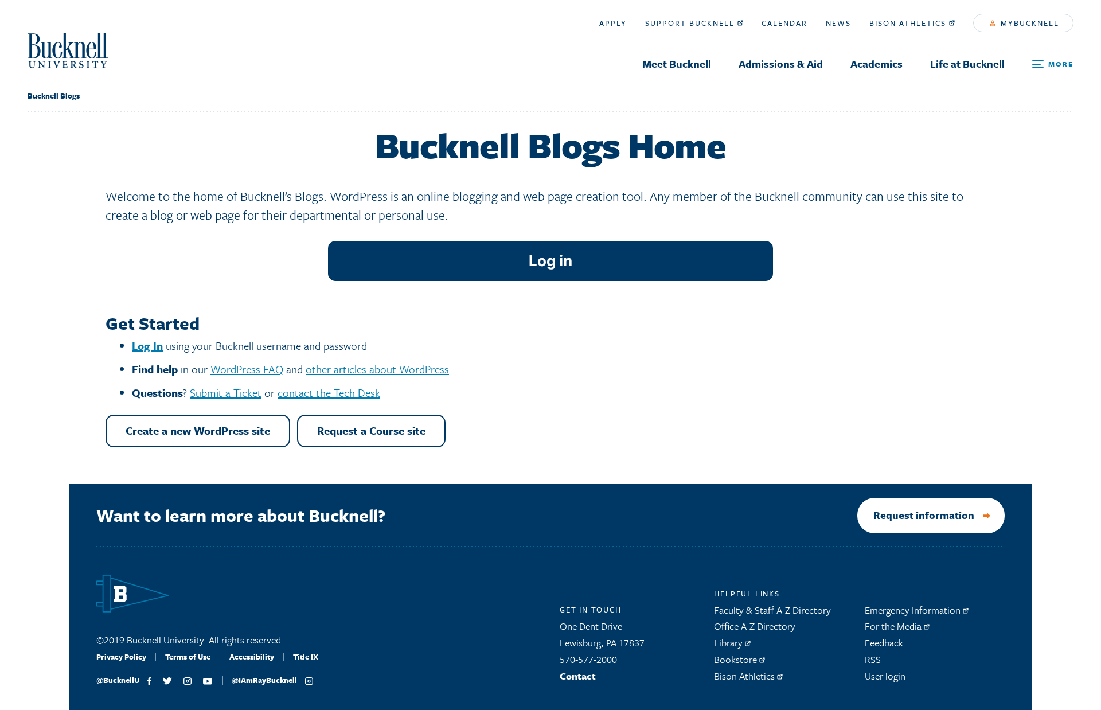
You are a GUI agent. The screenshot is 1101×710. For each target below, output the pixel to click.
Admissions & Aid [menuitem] (781, 63)
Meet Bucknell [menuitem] (676, 63)
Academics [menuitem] (876, 63)
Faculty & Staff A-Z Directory (772, 610)
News (838, 23)
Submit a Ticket (225, 392)
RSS (873, 659)
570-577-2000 (588, 659)
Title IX (305, 656)
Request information (923, 515)
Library (729, 642)
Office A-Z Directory (754, 626)
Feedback (884, 642)
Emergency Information (914, 610)
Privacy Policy (121, 656)
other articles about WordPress (377, 369)
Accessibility (251, 656)
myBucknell (1028, 23)
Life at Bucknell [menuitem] (967, 63)
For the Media (894, 626)
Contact (578, 676)
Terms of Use (187, 656)
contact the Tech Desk (329, 392)
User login (885, 676)
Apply (613, 23)
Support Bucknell (691, 23)
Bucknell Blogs (54, 96)
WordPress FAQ (246, 369)
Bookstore (736, 659)
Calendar (784, 23)
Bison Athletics (909, 23)
